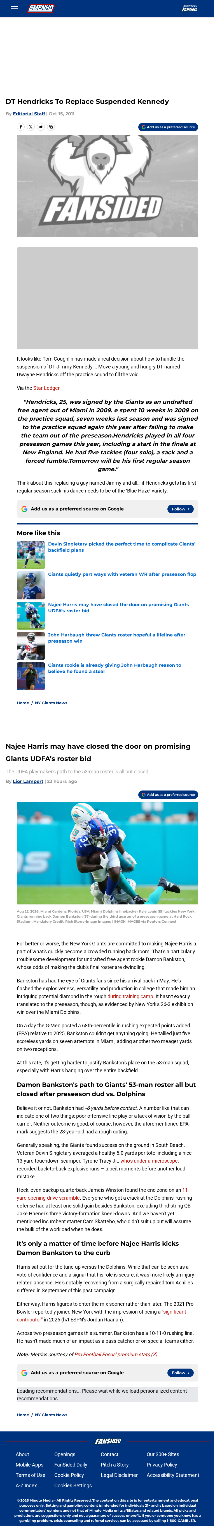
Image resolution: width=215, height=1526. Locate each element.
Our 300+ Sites (163, 1454)
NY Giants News (51, 702)
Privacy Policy (162, 1465)
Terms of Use (30, 1475)
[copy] (51, 127)
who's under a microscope (149, 1161)
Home (23, 702)
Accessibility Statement (173, 1475)
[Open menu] (14, 8)
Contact (109, 1454)
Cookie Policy (69, 1475)
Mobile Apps (29, 1465)
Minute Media (41, 1500)
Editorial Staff (29, 113)
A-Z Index (26, 1485)
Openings (64, 1454)
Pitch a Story (115, 1465)
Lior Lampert (28, 781)
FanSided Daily (70, 1465)
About (22, 1454)
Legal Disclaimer (119, 1475)
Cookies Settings (73, 1485)
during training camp (130, 996)
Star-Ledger (46, 388)
